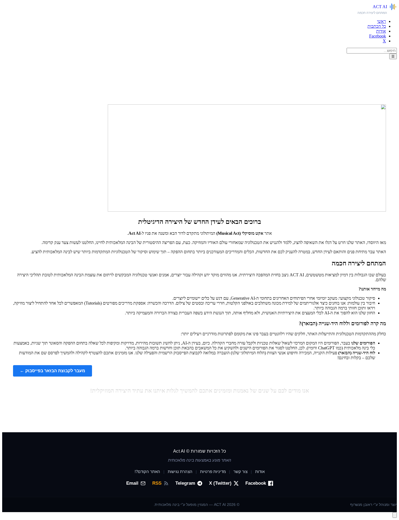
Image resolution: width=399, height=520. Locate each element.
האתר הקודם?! (147, 471)
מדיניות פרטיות (213, 471)
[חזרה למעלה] (394, 515)
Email (132, 483)
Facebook (377, 36)
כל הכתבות (377, 26)
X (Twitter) (220, 483)
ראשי (381, 21)
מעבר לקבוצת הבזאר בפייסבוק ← (52, 370)
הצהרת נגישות (180, 471)
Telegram (185, 483)
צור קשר (240, 471)
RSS (157, 483)
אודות (381, 31)
